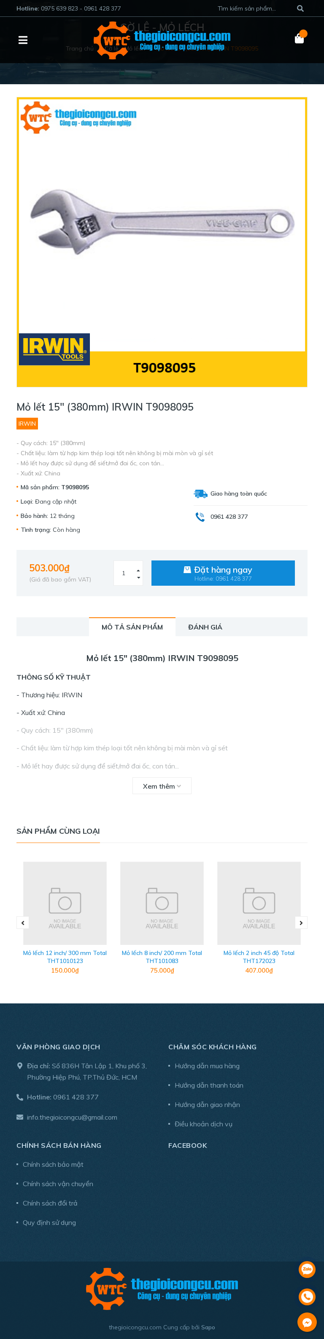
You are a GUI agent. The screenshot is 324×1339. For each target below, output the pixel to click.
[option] (64, 923)
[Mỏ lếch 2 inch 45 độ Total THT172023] (259, 903)
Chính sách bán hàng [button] (59, 1145)
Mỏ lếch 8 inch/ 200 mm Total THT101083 (162, 957)
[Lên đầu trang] (307, 1247)
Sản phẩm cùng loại (58, 831)
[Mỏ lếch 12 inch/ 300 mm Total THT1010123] (65, 903)
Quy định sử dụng (49, 1222)
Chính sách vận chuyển (58, 1183)
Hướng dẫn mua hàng (207, 1066)
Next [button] (301, 922)
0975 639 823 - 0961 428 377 (81, 8)
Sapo (208, 1327)
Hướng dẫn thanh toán (209, 1085)
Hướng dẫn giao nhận (207, 1104)
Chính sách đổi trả (50, 1203)
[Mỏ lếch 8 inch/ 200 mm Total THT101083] (162, 903)
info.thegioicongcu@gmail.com (72, 1117)
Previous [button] (22, 922)
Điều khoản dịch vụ (203, 1124)
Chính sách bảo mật (53, 1164)
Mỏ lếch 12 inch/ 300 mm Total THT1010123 (65, 957)
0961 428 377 (76, 1097)
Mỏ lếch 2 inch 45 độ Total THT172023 (259, 957)
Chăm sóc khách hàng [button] (212, 1047)
